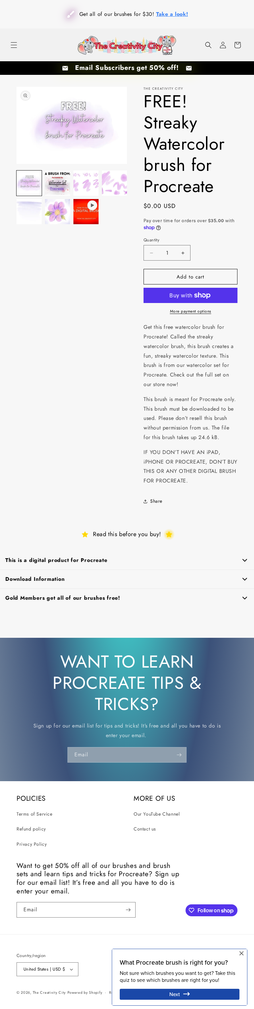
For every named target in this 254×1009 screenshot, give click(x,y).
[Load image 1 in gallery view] (29, 183)
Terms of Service (35, 814)
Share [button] (156, 501)
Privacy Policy (32, 844)
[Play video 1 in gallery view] (86, 211)
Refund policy (31, 829)
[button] (14, 45)
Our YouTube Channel (157, 814)
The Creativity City (49, 992)
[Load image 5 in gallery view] (29, 211)
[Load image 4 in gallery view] (114, 183)
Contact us (145, 829)
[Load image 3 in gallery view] (86, 183)
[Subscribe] (179, 755)
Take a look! (168, 14)
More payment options (190, 311)
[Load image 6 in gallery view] (57, 211)
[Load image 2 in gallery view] (57, 183)
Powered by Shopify (85, 992)
